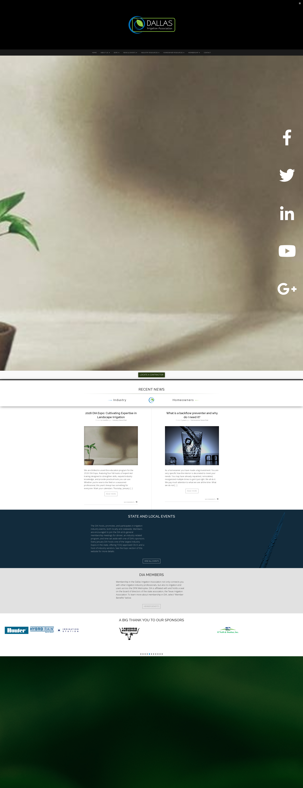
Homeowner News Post (199, 420)
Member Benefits (151, 606)
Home (94, 52)
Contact (207, 52)
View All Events (151, 561)
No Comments (129, 502)
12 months (104, 420)
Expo (116, 52)
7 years (183, 420)
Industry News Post (120, 420)
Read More (111, 494)
